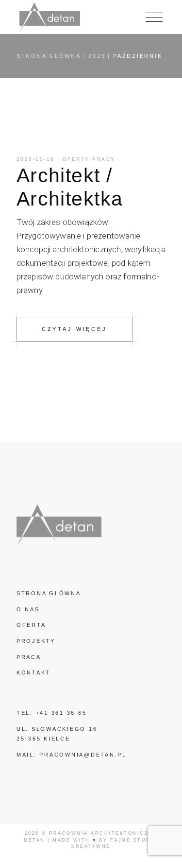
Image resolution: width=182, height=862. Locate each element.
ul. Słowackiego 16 (57, 729)
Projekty (36, 641)
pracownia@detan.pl (83, 755)
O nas (28, 609)
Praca (29, 657)
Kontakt (33, 672)
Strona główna (49, 593)
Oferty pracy (89, 159)
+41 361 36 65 (61, 713)
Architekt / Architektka (70, 187)
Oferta (31, 625)
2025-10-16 (36, 159)
